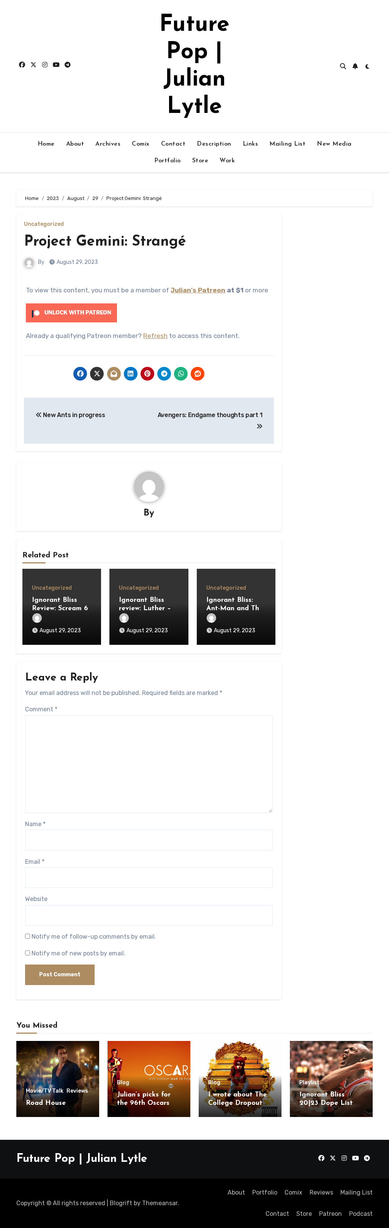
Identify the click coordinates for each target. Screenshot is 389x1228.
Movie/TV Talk (44, 1091)
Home (46, 144)
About (75, 144)
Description (214, 144)
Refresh (155, 336)
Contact (173, 144)
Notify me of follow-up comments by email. (94, 936)
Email (34, 861)
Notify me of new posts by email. (78, 953)
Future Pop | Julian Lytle (81, 1159)
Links (250, 144)
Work (227, 161)
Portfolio (167, 161)
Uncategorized (44, 224)
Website (36, 899)
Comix (141, 144)
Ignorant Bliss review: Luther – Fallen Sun (145, 608)
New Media (334, 144)
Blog (123, 1082)
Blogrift (121, 1203)
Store (200, 161)
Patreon (330, 1213)
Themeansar (159, 1203)
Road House (46, 1103)
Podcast (361, 1213)
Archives (107, 144)
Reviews (77, 1091)
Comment (41, 709)
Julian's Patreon (198, 290)
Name (35, 824)
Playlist (309, 1082)
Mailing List (287, 144)
